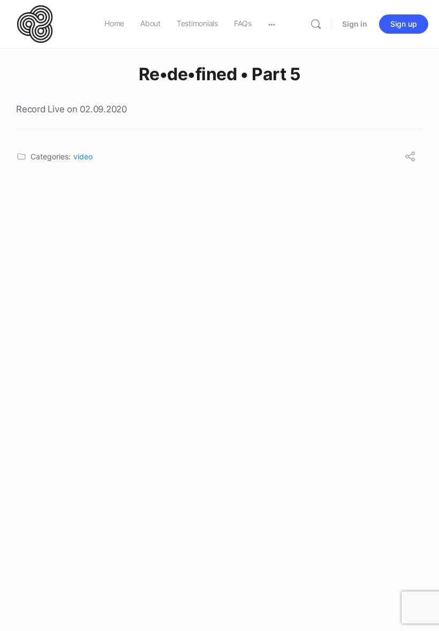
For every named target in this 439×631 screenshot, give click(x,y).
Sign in (354, 23)
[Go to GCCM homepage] (35, 23)
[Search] (316, 24)
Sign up (403, 23)
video (83, 156)
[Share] (410, 157)
